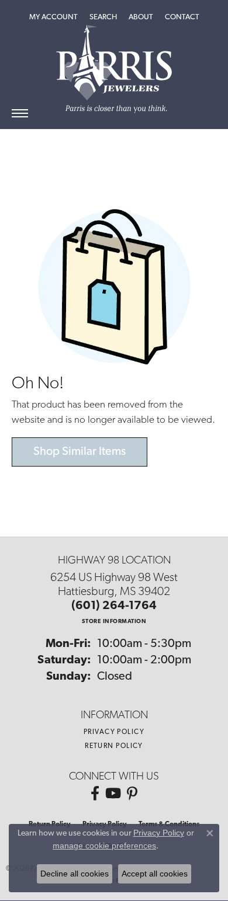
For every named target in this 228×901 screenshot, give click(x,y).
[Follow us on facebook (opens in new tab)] (95, 794)
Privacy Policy (114, 732)
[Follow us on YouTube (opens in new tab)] (113, 794)
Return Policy (114, 746)
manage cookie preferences (104, 845)
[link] (182, 17)
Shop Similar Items (79, 452)
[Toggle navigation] (20, 113)
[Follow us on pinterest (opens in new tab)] (132, 794)
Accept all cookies (155, 873)
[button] (53, 17)
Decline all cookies (74, 873)
